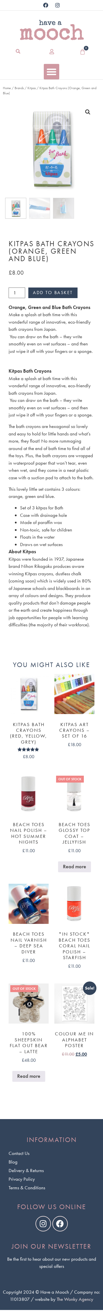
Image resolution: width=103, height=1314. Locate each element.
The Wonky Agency (75, 1299)
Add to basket (53, 293)
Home (7, 88)
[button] (18, 52)
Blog (13, 1162)
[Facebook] (46, 5)
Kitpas (31, 88)
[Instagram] (57, 5)
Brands (19, 88)
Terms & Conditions (27, 1187)
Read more (74, 866)
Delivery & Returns (26, 1170)
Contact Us (19, 1153)
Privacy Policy (22, 1179)
